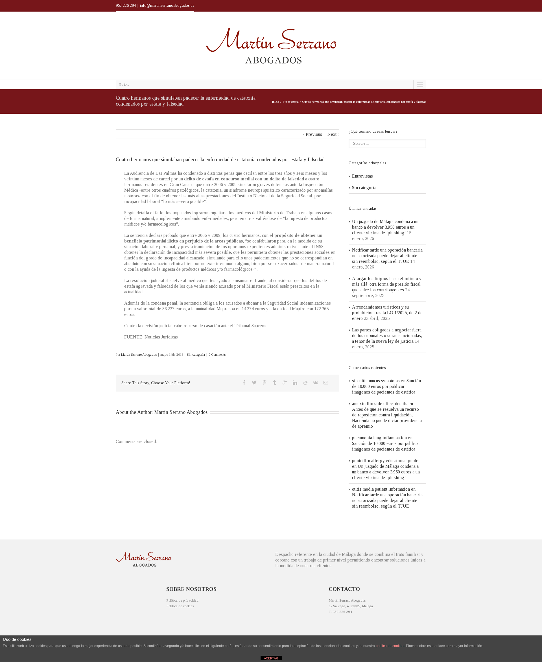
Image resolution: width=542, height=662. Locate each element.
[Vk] (315, 382)
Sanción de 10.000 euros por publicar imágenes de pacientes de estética (386, 386)
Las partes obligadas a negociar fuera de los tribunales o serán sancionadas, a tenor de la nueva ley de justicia (387, 335)
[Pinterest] (264, 382)
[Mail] (326, 382)
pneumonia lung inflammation (379, 437)
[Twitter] (254, 382)
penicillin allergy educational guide (385, 460)
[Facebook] (244, 382)
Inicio (275, 101)
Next (331, 134)
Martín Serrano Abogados (139, 355)
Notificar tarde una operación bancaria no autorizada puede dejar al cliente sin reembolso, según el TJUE (387, 256)
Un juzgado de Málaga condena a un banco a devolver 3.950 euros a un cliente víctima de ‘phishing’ (385, 227)
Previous (314, 134)
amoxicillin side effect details (379, 403)
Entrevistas (362, 176)
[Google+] (285, 382)
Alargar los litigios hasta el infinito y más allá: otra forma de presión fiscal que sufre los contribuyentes (386, 284)
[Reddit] (305, 382)
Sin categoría (291, 101)
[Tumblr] (274, 382)
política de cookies (390, 646)
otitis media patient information (381, 489)
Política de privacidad (182, 600)
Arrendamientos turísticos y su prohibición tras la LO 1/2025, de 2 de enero (387, 313)
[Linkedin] (295, 382)
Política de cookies (180, 606)
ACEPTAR (271, 658)
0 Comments (217, 355)
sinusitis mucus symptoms (376, 380)
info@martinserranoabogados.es (167, 5)
